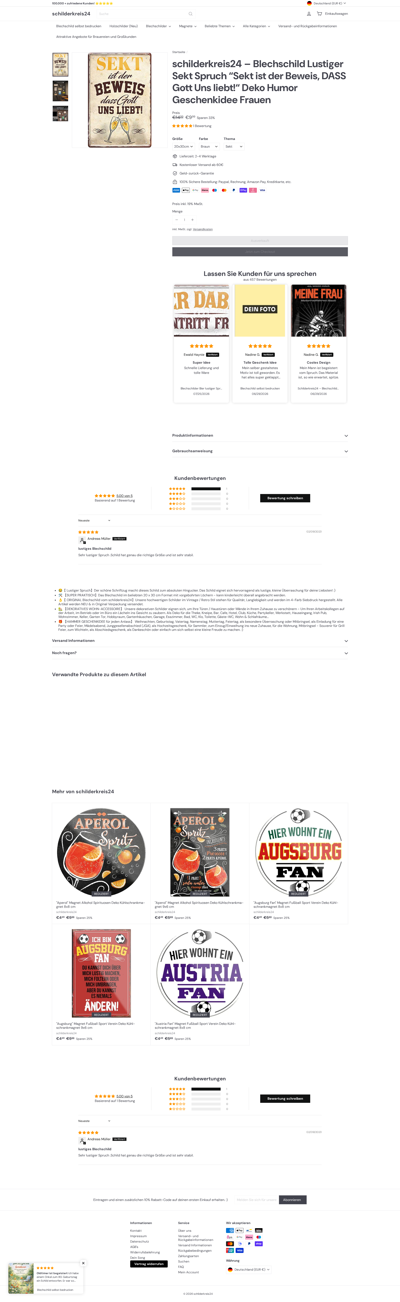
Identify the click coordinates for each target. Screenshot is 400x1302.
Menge (177, 211)
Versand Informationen (195, 1245)
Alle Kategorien (255, 26)
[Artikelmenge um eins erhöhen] (192, 219)
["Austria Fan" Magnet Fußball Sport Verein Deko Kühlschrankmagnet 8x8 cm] (200, 984)
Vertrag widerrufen (149, 1264)
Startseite (178, 52)
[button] (182, 126)
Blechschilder (157, 26)
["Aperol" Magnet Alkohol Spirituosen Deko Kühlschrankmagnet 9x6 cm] (200, 863)
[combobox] (146, 14)
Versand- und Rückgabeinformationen (307, 26)
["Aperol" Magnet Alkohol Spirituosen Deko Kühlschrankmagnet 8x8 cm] (101, 863)
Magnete (186, 26)
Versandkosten (203, 229)
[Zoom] (120, 100)
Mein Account (188, 1272)
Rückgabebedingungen (195, 1251)
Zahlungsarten (188, 1256)
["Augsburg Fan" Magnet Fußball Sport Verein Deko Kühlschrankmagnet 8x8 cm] (298, 863)
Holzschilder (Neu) (124, 26)
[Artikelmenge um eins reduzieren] (176, 219)
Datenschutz (139, 1241)
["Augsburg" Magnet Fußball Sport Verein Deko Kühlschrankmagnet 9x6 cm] (101, 984)
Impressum (138, 1236)
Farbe (203, 139)
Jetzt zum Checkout (260, 252)
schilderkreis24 (71, 14)
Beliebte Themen (218, 26)
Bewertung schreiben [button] (285, 498)
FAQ (181, 1267)
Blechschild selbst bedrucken (78, 26)
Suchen (183, 1261)
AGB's (134, 1247)
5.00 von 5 (124, 496)
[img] (201, 346)
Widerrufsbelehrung (145, 1252)
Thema (229, 139)
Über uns (184, 1231)
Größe (177, 139)
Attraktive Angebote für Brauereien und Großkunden (96, 37)
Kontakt (136, 1231)
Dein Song (137, 1258)
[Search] (191, 14)
